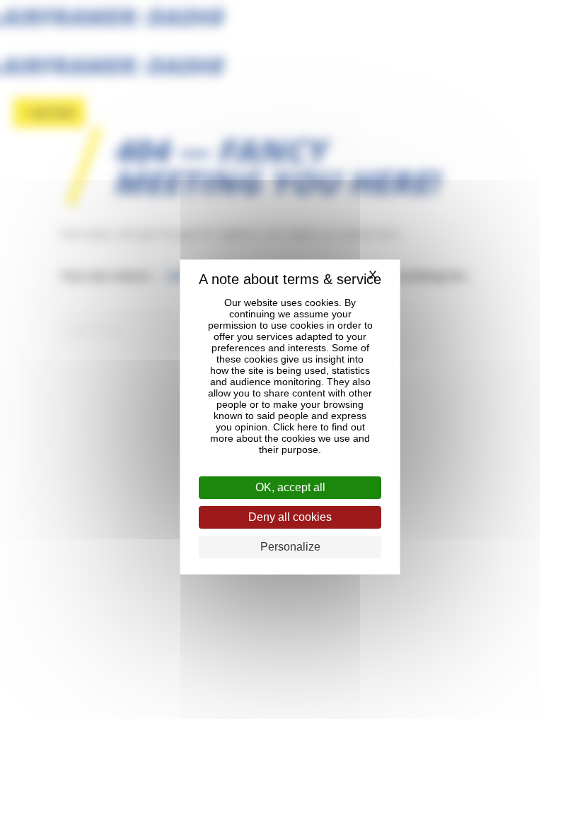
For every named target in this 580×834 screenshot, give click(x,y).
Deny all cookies (290, 517)
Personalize (290, 547)
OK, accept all (290, 487)
